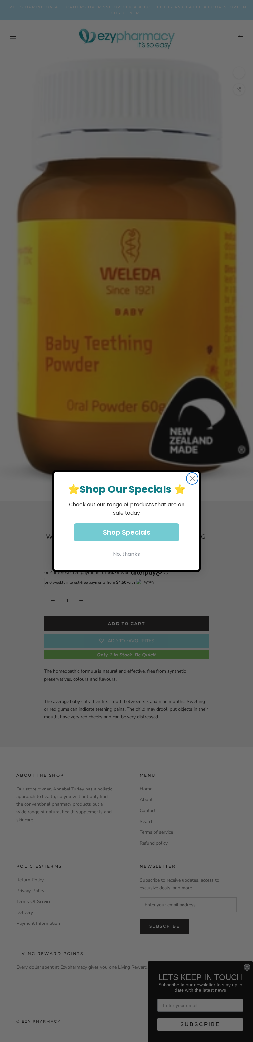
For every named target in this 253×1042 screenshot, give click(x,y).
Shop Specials (126, 532)
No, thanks (126, 554)
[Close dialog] (192, 478)
